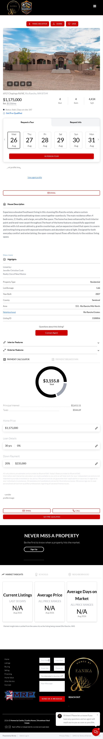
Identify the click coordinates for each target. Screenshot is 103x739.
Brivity (14, 736)
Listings (7, 663)
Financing (8, 674)
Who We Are (9, 681)
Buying (7, 667)
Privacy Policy (64, 736)
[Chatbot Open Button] (96, 732)
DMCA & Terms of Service (82, 736)
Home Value (9, 678)
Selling (7, 670)
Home (7, 659)
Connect (8, 685)
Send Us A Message (52, 699)
